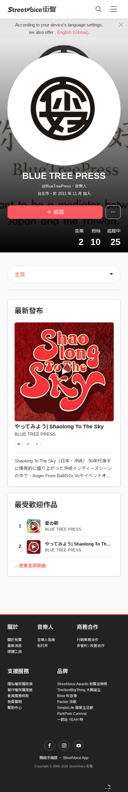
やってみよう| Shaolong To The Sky (59, 427)
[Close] (121, 24)
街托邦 (42, 646)
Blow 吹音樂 (67, 696)
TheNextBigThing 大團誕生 (79, 690)
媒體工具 (14, 652)
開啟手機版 (48, 758)
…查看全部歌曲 (30, 565)
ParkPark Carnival (72, 714)
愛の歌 (51, 523)
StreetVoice (32, 9)
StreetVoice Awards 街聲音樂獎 (82, 684)
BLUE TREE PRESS (35, 434)
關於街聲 (14, 640)
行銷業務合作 (87, 640)
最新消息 (14, 646)
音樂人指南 (46, 640)
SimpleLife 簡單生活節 (75, 708)
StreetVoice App (75, 758)
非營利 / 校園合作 (90, 646)
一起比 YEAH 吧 (70, 720)
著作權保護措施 (19, 690)
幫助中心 (14, 708)
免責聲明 (14, 702)
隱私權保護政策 (19, 684)
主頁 (20, 275)
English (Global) (72, 32)
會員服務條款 (18, 696)
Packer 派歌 (67, 702)
